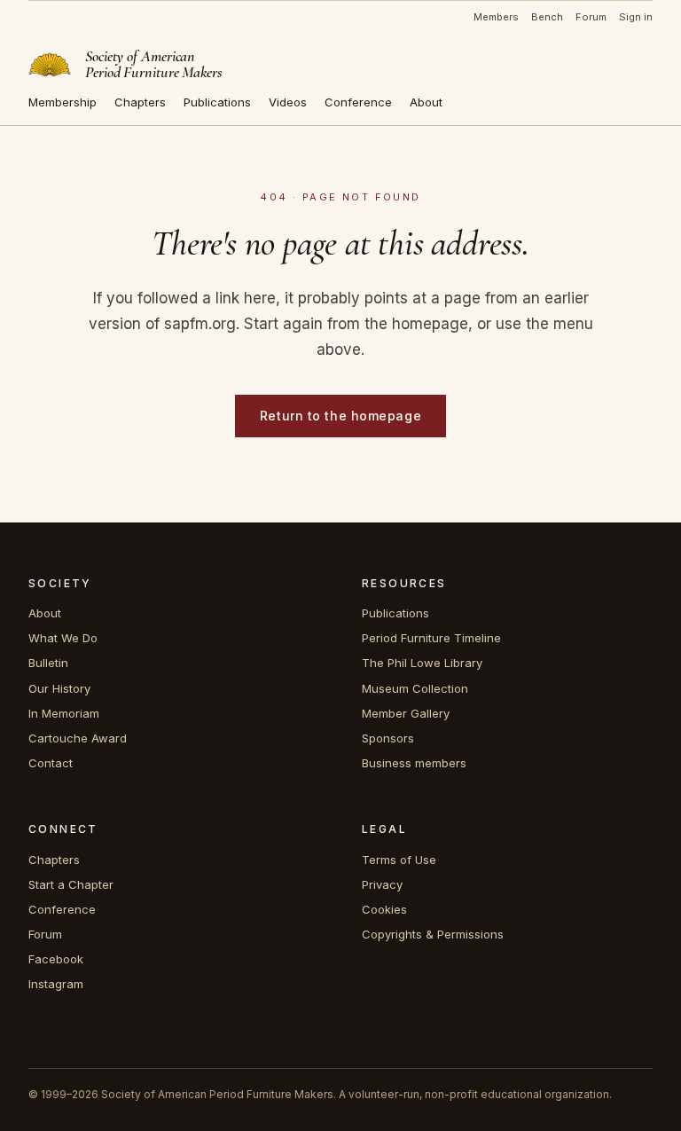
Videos (288, 102)
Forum (591, 17)
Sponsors (388, 738)
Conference (358, 102)
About (426, 102)
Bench (547, 17)
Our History (59, 688)
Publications (217, 102)
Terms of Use (399, 859)
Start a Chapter (71, 884)
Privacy (382, 884)
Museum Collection (415, 688)
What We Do (63, 638)
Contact (50, 763)
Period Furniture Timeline (431, 638)
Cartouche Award (77, 738)
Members (496, 17)
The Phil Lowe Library (422, 663)
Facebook (55, 959)
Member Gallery (406, 713)
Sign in (636, 17)
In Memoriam (63, 713)
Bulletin (48, 663)
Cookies (384, 909)
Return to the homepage (340, 415)
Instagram (55, 984)
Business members (414, 763)
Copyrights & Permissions (433, 934)
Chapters (140, 102)
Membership (62, 102)
